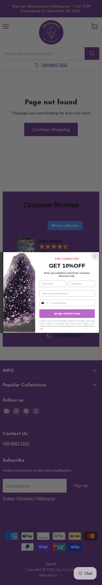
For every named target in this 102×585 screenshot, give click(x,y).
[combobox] (44, 303)
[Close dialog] (95, 256)
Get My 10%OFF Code (67, 313)
